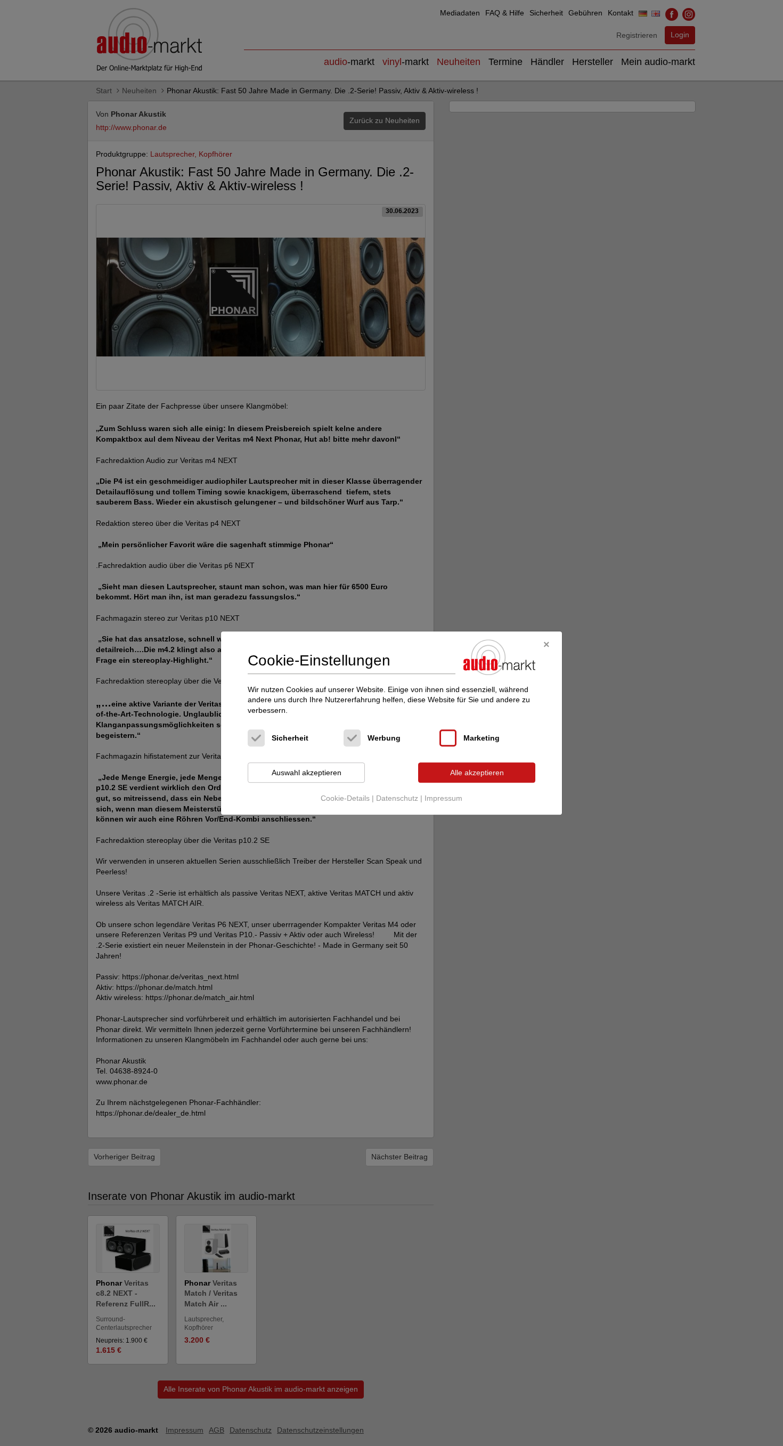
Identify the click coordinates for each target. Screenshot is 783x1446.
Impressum (443, 798)
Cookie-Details (345, 798)
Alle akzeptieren (477, 772)
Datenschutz (397, 798)
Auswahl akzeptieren (306, 772)
